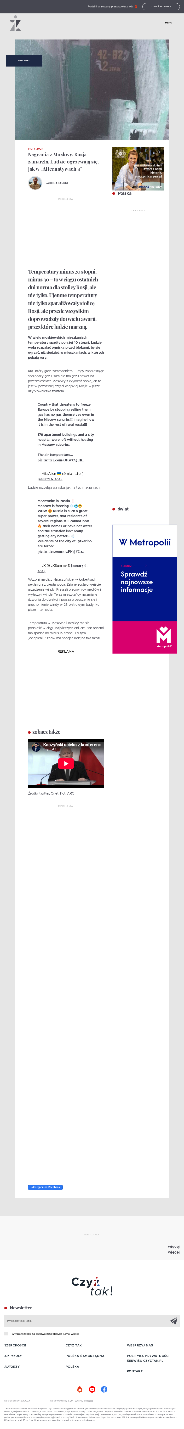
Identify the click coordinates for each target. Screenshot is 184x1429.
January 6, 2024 (50, 479)
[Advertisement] (66, 233)
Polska (124, 193)
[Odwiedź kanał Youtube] (92, 1389)
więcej (174, 1247)
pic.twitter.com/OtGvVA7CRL (61, 460)
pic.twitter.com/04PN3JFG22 (61, 551)
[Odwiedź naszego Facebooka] (104, 1389)
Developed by (59, 1401)
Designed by (12, 1401)
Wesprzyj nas (140, 1345)
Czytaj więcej (71, 1334)
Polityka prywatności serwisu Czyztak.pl (148, 1358)
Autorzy (12, 1366)
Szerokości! (15, 1345)
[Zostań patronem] (80, 1389)
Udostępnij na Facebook (45, 1187)
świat (123, 509)
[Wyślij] (174, 1321)
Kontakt (135, 1371)
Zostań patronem (161, 7)
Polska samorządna (85, 1356)
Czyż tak (74, 1345)
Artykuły (24, 61)
